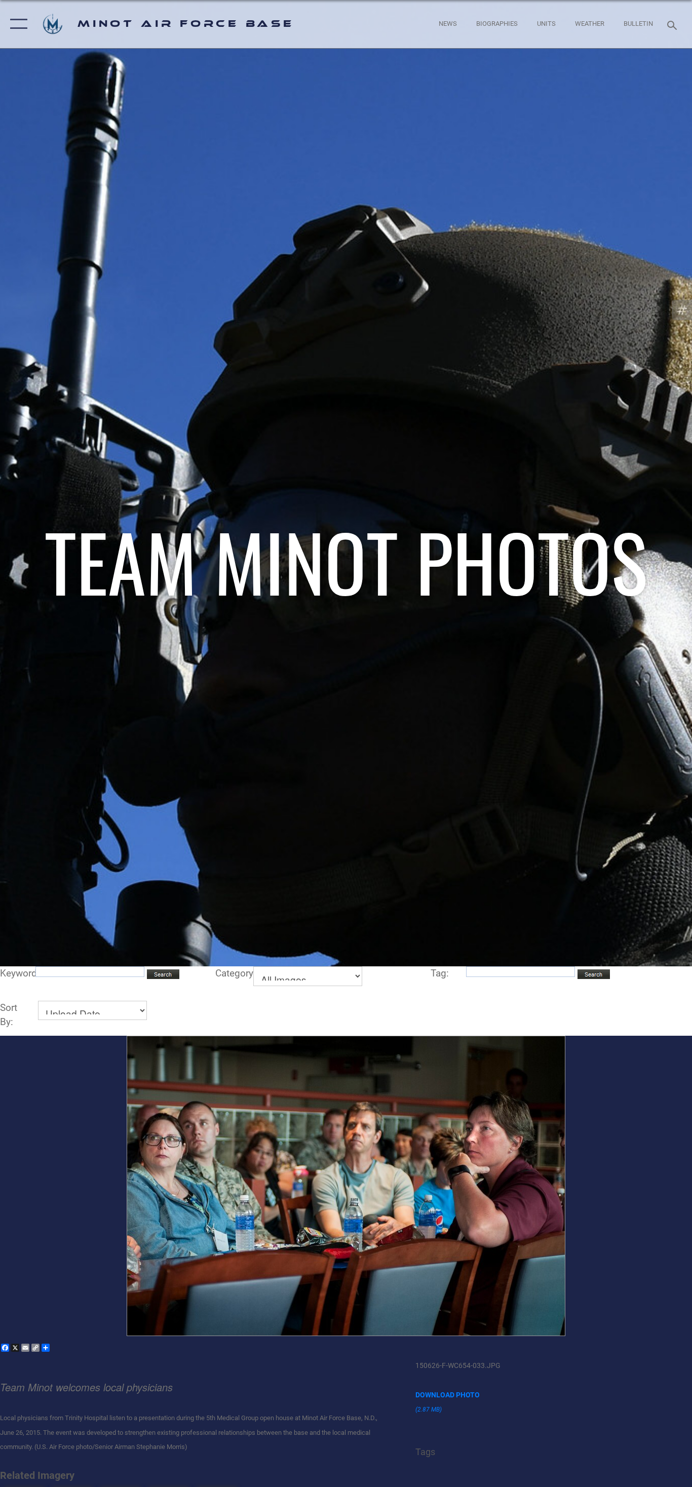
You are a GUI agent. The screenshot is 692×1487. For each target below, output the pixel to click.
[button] (16, 24)
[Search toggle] (673, 24)
